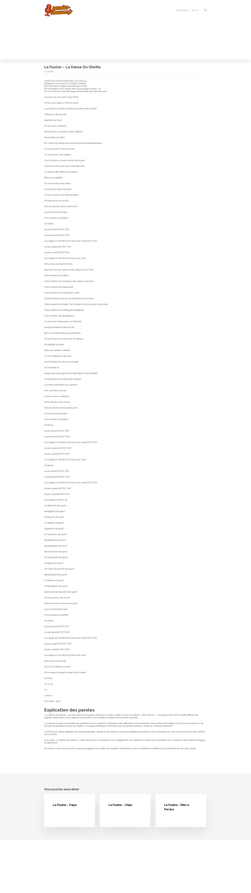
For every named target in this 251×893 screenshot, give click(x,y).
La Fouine (49, 71)
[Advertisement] (125, 40)
